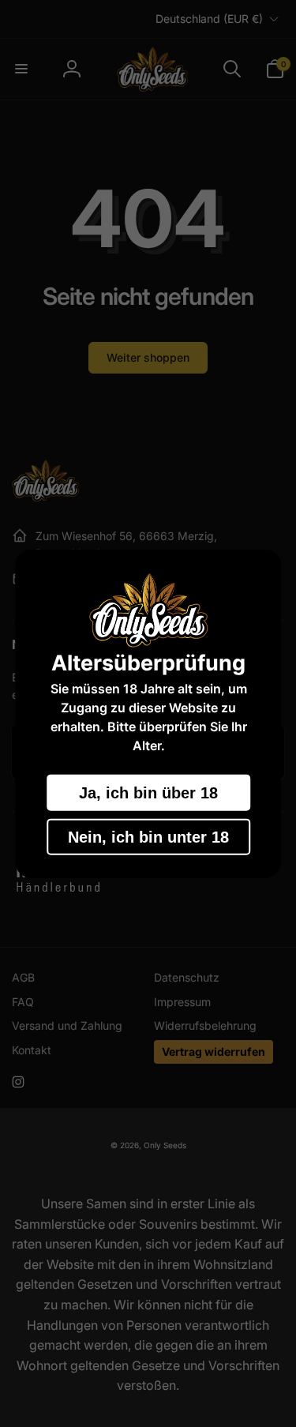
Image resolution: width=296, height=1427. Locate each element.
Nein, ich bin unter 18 (148, 836)
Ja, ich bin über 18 (148, 792)
